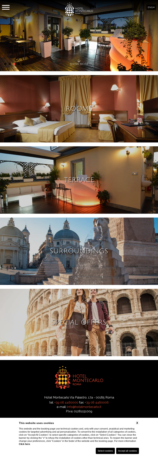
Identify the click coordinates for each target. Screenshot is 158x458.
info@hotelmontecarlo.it (84, 407)
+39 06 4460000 (66, 402)
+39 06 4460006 (97, 402)
